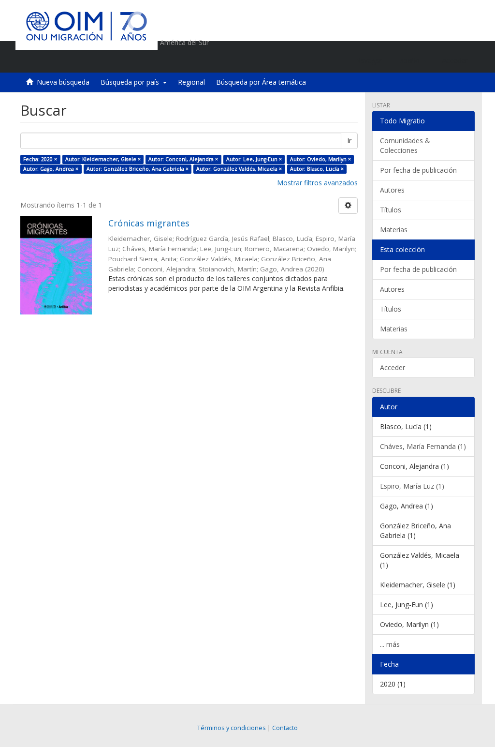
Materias (394, 229)
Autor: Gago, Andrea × (50, 168)
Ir (349, 140)
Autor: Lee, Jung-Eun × (254, 159)
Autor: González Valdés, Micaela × (239, 168)
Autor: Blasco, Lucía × (317, 168)
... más (390, 644)
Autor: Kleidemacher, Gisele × (103, 159)
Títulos (390, 209)
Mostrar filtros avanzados (317, 182)
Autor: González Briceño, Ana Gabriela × (138, 168)
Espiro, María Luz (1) (412, 486)
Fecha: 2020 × (40, 159)
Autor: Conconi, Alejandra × (183, 159)
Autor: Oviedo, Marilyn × (320, 159)
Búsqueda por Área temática (261, 82)
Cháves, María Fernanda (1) (423, 446)
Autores (392, 189)
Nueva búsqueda (63, 82)
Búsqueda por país (132, 82)
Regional (191, 82)
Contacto (285, 728)
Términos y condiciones (231, 728)
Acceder (392, 367)
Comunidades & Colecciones (405, 145)
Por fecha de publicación (418, 170)
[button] (412, 60)
